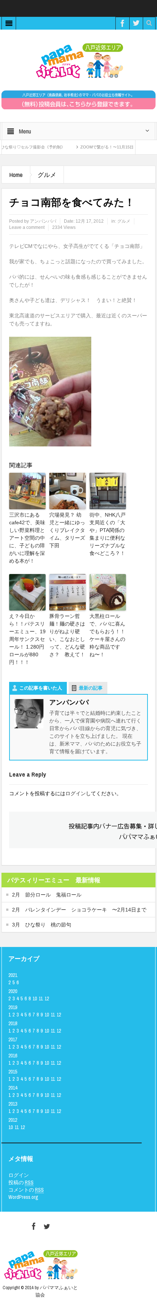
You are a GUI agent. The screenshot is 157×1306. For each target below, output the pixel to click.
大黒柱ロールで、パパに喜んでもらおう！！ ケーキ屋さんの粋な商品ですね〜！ (107, 635)
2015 (12, 1071)
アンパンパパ (43, 221)
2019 (12, 1007)
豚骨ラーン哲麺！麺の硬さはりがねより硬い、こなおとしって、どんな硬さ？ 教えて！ (67, 635)
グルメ (47, 174)
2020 (12, 991)
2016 (12, 1055)
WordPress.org (23, 1197)
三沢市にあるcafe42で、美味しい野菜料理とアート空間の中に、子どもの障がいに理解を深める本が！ (27, 538)
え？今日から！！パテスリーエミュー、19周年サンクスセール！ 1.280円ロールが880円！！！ (27, 639)
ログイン (75, 793)
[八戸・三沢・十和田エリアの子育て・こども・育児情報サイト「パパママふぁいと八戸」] (78, 61)
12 (47, 998)
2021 (12, 975)
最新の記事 (91, 688)
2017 (12, 1039)
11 (41, 998)
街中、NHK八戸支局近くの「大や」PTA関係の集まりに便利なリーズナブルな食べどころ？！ (107, 534)
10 (34, 998)
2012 (12, 1120)
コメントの (26, 1189)
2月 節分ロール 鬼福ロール (46, 895)
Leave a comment (27, 227)
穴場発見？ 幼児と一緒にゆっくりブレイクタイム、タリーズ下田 (67, 530)
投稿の (21, 1182)
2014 (12, 1087)
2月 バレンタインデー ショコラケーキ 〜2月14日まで (79, 910)
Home (16, 174)
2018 (12, 1023)
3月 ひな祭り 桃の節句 (41, 925)
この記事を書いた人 (40, 688)
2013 (12, 1104)
